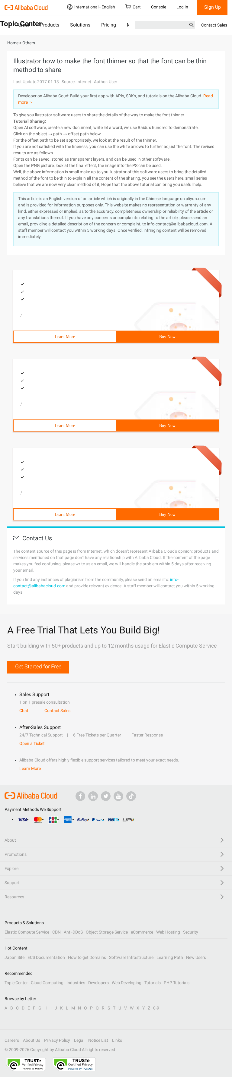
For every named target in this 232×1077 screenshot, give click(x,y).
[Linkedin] (93, 796)
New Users (196, 957)
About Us (31, 1040)
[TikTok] (131, 796)
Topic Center (16, 982)
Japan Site (14, 957)
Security (190, 932)
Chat (23, 710)
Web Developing (126, 982)
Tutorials (152, 982)
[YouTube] (118, 796)
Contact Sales (214, 25)
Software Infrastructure (131, 957)
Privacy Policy (57, 1040)
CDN (56, 932)
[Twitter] (106, 796)
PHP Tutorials (176, 982)
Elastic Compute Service (27, 932)
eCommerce (142, 932)
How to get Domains (87, 957)
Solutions (80, 25)
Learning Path (169, 957)
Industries (75, 982)
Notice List (98, 1040)
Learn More (65, 336)
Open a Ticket (32, 743)
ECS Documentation (46, 957)
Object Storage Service (107, 932)
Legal (79, 1040)
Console (158, 7)
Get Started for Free (38, 666)
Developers (98, 982)
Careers (12, 1040)
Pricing (108, 25)
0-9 (156, 1008)
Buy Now (167, 336)
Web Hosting (168, 932)
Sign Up (212, 7)
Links (117, 1040)
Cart (137, 7)
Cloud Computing (47, 982)
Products (49, 25)
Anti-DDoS (73, 932)
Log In (182, 7)
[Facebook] (80, 796)
